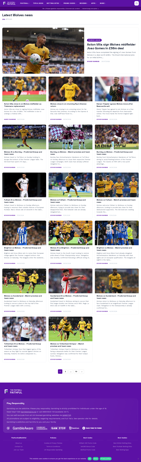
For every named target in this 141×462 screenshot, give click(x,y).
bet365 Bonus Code (88, 446)
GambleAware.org (28, 412)
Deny (95, 458)
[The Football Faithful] (9, 3)
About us (18, 443)
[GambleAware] (23, 428)
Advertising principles (89, 8)
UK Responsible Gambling (53, 450)
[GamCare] (74, 428)
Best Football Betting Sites (122, 446)
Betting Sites (53, 3)
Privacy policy (105, 458)
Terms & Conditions (53, 446)
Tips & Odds (38, 3)
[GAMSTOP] (58, 428)
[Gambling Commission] (42, 428)
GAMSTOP (66, 415)
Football (24, 3)
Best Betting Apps (122, 450)
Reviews (83, 3)
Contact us (18, 446)
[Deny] (138, 459)
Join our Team (19, 450)
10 (76, 371)
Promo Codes (69, 3)
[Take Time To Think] (92, 428)
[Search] (136, 3)
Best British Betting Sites (122, 443)
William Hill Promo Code (87, 443)
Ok (90, 458)
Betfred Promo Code (88, 450)
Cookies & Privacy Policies (53, 443)
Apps (93, 3)
